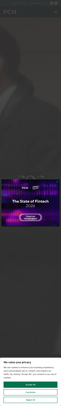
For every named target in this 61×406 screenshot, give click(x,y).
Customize (30, 392)
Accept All (30, 384)
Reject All (30, 400)
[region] (30, 382)
